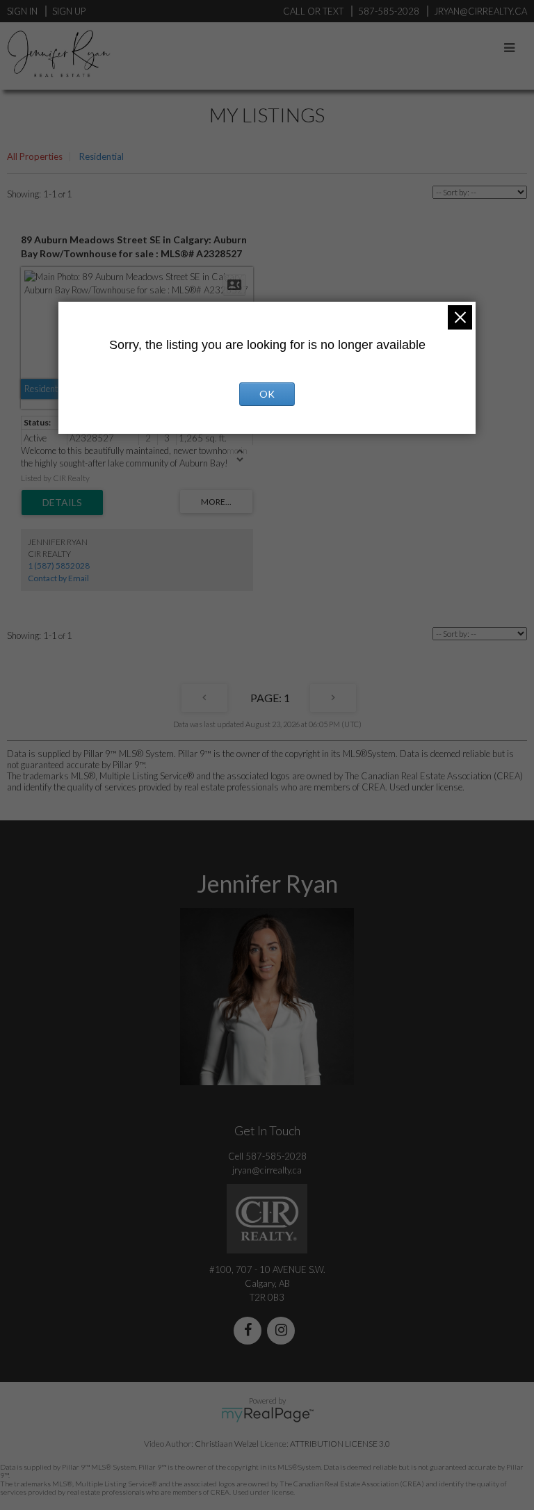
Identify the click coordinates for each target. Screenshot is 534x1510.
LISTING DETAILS (62, 502)
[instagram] (283, 1331)
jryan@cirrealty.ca (267, 1170)
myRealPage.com (267, 1414)
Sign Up (69, 11)
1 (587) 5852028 (59, 565)
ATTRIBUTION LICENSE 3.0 (340, 1443)
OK (267, 394)
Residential (101, 156)
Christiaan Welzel (227, 1443)
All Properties (35, 156)
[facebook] (250, 1331)
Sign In (22, 11)
